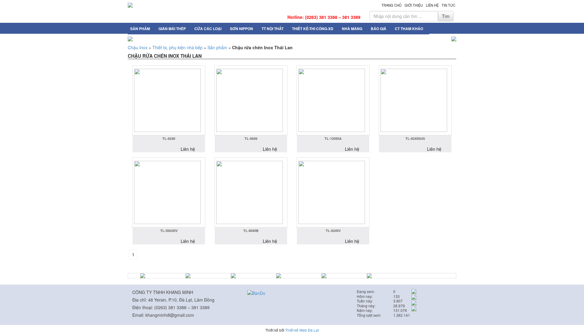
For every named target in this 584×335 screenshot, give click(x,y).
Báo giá (378, 28)
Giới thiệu (414, 5)
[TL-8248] (169, 100)
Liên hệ (432, 5)
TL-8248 (168, 138)
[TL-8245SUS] (415, 100)
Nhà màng (352, 28)
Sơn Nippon (241, 28)
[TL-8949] (251, 100)
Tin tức (448, 5)
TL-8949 (251, 138)
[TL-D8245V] (169, 192)
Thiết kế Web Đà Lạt (302, 330)
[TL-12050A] (333, 100)
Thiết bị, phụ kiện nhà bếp (177, 47)
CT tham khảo (409, 28)
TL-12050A (333, 138)
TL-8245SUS (415, 138)
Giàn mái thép (172, 28)
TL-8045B (251, 230)
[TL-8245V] (333, 192)
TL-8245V (333, 230)
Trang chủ (391, 5)
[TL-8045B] (251, 192)
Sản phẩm (140, 28)
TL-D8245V (169, 230)
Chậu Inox (138, 47)
